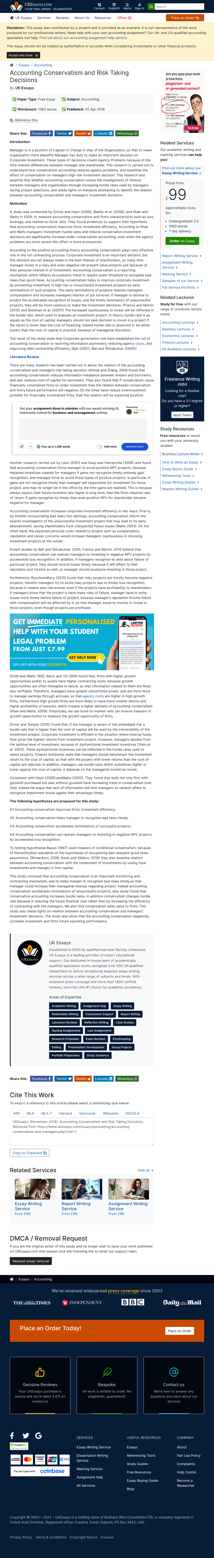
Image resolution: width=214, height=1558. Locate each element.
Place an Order (183, 18)
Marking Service (175, 274)
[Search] (151, 6)
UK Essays (23, 18)
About (182, 1447)
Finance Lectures (176, 342)
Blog (130, 1489)
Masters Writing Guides (181, 489)
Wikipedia (110, 1113)
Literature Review (24, 357)
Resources (103, 18)
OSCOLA (132, 1113)
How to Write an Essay (180, 462)
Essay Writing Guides (179, 482)
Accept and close (21, 55)
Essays (24, 65)
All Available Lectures (179, 349)
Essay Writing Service (94, 1447)
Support (114, 8)
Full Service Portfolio (179, 287)
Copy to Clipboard (28, 1153)
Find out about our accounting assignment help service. (83, 38)
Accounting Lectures (179, 322)
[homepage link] (12, 65)
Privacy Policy (21, 1537)
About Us (81, 18)
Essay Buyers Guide (178, 469)
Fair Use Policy (189, 1455)
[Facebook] (14, 1435)
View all (144, 1170)
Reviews (62, 18)
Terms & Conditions (51, 1537)
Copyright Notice (83, 1537)
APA (16, 1113)
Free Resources (139, 1472)
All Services (86, 1485)
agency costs (93, 696)
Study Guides (137, 1464)
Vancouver (87, 1113)
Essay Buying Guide (142, 1480)
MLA (30, 1113)
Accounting (43, 65)
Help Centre (186, 1472)
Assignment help (90, 1477)
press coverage (123, 1290)
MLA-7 (46, 1113)
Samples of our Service (181, 281)
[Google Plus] (38, 1435)
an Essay (182, 241)
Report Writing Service (180, 256)
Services (44, 18)
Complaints (186, 1464)
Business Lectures (176, 329)
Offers (122, 18)
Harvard (65, 1113)
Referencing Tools (177, 475)
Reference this (26, 120)
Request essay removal (31, 1261)
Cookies (107, 1537)
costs (140, 343)
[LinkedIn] (26, 1435)
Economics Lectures (178, 336)
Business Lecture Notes (181, 454)
